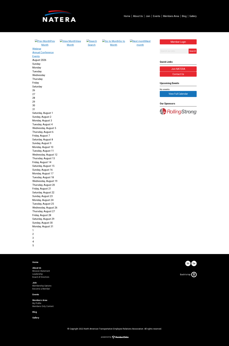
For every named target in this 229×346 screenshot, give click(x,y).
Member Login (178, 42)
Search (192, 51)
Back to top (185, 274)
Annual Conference (43, 52)
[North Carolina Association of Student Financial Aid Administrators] (59, 24)
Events (36, 56)
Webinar (36, 48)
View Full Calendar (178, 93)
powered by (106, 337)
